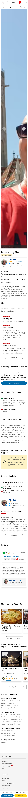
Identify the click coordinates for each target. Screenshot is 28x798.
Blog (3, 768)
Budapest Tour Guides (14, 700)
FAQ (3, 781)
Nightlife (17, 724)
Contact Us (5, 778)
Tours (16, 7)
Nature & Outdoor (17, 721)
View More (14, 357)
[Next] (24, 129)
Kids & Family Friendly (7, 724)
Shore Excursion (5, 721)
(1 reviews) (18, 580)
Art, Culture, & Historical (8, 714)
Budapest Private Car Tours (9, 705)
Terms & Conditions (7, 783)
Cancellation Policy (7, 788)
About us (4, 761)
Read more (14, 535)
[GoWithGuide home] (2, 2)
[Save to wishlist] (21, 6)
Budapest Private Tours (7, 703)
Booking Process (7, 763)
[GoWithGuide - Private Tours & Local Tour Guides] (4, 262)
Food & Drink (5, 719)
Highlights (19, 714)
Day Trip (3, 717)
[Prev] (4, 129)
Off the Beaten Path (13, 717)
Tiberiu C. (13, 259)
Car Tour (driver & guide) (8, 733)
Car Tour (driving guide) (8, 735)
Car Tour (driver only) (7, 730)
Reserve (20, 795)
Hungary (3, 7)
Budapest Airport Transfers (9, 708)
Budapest (10, 7)
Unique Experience (15, 719)
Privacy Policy (6, 785)
